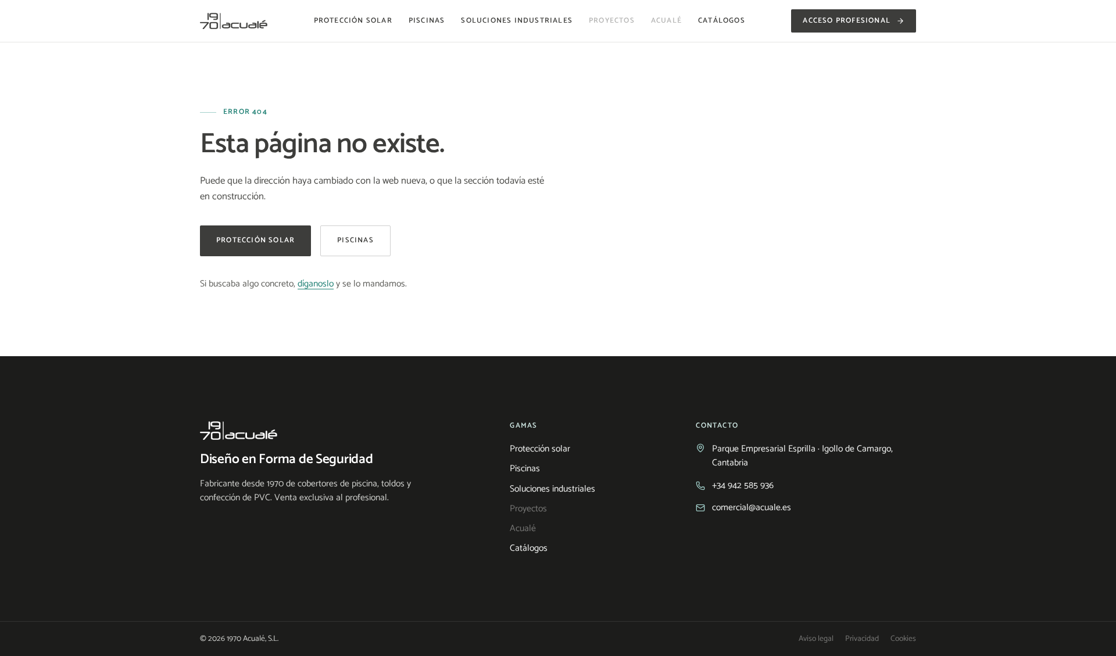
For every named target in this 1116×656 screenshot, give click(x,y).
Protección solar (353, 21)
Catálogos (721, 21)
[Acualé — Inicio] (233, 21)
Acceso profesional (846, 21)
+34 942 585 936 (743, 486)
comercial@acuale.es (751, 508)
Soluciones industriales (517, 21)
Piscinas (427, 21)
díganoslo (316, 284)
